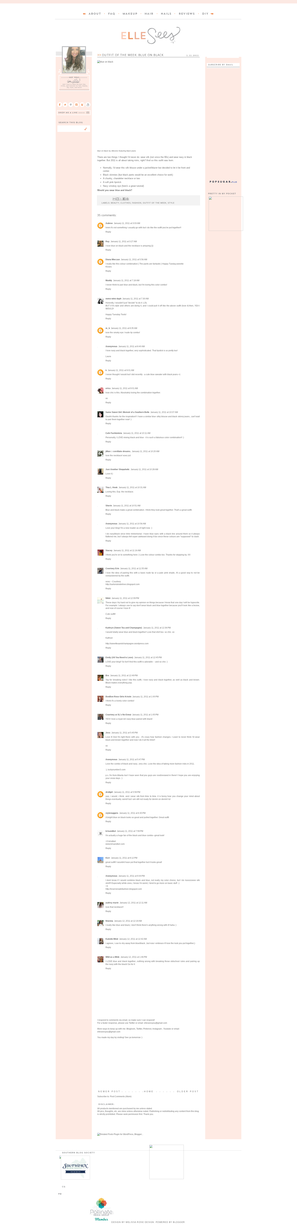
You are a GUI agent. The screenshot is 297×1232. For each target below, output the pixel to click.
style (171, 203)
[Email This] (114, 199)
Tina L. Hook (112, 487)
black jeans (131, 151)
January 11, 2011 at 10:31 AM (132, 487)
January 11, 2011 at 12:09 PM (125, 598)
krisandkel (111, 831)
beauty (115, 203)
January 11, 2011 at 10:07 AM (164, 412)
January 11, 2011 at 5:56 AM (134, 259)
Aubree (109, 223)
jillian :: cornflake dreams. (118, 451)
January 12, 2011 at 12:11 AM (133, 903)
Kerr (108, 858)
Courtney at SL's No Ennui (118, 714)
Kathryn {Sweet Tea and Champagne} (124, 628)
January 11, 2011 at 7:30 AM (135, 298)
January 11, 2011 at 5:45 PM (124, 733)
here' (124, 186)
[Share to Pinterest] (127, 199)
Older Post (188, 1091)
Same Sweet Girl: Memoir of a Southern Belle (127, 412)
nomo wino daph (113, 298)
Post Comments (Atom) (120, 1096)
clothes (125, 203)
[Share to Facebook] (124, 199)
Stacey (109, 550)
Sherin (109, 505)
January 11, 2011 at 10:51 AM (126, 505)
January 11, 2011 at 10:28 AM (144, 469)
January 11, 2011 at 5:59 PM (127, 792)
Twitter (132, 1023)
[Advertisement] (148, 1064)
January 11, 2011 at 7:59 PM (130, 831)
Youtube (167, 1029)
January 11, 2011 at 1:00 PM (145, 696)
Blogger (179, 1222)
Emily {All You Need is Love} (119, 657)
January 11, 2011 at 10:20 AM (145, 451)
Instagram (157, 1029)
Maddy (109, 280)
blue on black (102, 151)
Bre (107, 675)
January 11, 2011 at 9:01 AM (121, 370)
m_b (108, 328)
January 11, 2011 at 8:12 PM (124, 858)
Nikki (108, 598)
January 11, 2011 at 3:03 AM (127, 223)
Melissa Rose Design (140, 1222)
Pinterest (147, 1029)
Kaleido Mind (112, 939)
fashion (136, 203)
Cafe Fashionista (114, 433)
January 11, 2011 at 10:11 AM (136, 433)
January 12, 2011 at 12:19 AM (128, 921)
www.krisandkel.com (115, 844)
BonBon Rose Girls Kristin (118, 696)
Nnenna (109, 921)
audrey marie (112, 903)
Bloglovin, (131, 1029)
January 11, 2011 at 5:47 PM (131, 759)
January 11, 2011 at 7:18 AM (126, 280)
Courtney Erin (112, 568)
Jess (108, 733)
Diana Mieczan (113, 259)
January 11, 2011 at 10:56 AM (132, 523)
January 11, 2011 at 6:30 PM (132, 813)
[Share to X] (121, 199)
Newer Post (109, 1091)
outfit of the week (154, 203)
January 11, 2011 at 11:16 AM (127, 550)
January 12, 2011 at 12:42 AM (133, 939)
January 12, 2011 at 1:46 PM (133, 957)
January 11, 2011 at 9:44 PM (131, 876)
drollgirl (109, 792)
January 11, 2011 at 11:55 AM (133, 568)
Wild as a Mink (112, 957)
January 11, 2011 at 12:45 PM (148, 657)
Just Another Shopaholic (118, 469)
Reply (108, 232)
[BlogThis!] (117, 199)
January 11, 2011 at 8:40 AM (131, 346)
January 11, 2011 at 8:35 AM (124, 328)
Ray (107, 241)
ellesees (114, 151)
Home (149, 1091)
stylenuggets (112, 813)
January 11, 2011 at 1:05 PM (145, 714)
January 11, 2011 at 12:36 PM (157, 628)
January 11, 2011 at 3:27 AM (124, 241)
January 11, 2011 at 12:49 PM (124, 675)
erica (108, 388)
